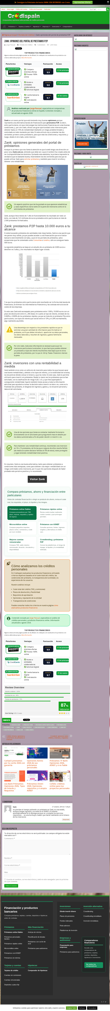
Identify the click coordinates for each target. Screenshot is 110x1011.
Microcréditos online (11, 948)
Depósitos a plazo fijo (11, 985)
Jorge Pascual (10, 45)
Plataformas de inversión (68, 930)
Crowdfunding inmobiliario (92, 916)
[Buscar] (107, 9)
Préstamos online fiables (13, 932)
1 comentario (41, 45)
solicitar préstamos (31, 159)
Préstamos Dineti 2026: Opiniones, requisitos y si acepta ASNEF (37, 787)
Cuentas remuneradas (12, 980)
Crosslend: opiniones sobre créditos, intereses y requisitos (58, 736)
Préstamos (11, 26)
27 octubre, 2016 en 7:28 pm (61, 807)
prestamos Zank (9, 727)
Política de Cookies (21, 9)
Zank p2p (63, 727)
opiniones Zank (28, 725)
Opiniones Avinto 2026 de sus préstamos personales (35, 764)
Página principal (10, 35)
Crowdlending (88, 911)
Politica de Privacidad (35, 9)
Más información (26, 58)
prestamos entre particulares (45, 725)
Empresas (46, 26)
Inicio (3, 9)
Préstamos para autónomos (37, 948)
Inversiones (55, 26)
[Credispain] (23, 17)
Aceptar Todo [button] (71, 1008)
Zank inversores (40, 727)
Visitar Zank (37, 479)
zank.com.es (29, 730)
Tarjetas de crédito (11, 970)
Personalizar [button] (92, 1008)
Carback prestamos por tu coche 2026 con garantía (14, 763)
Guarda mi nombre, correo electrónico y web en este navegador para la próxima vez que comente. (36, 880)
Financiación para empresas (66, 946)
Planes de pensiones (67, 916)
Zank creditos (27, 727)
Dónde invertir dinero (68, 911)
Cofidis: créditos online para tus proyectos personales (60, 786)
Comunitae (37, 240)
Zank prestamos (9, 730)
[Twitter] (95, 9)
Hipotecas (36, 26)
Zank (18, 727)
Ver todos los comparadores (91, 965)
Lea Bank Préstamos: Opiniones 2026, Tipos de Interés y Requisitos (14, 787)
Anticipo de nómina (34, 932)
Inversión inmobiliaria (90, 921)
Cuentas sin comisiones (12, 975)
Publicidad (47, 9)
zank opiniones (52, 727)
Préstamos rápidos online (13, 944)
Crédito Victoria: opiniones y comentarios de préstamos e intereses (15, 737)
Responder (66, 819)
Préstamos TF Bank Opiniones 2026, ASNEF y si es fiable (59, 763)
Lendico (47, 240)
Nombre (8, 858)
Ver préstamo (64, 70)
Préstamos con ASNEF (12, 953)
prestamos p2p (61, 725)
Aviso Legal (10, 9)
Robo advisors (65, 926)
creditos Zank (15, 725)
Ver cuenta (63, 96)
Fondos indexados (66, 921)
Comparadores (67, 26)
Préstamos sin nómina (12, 958)
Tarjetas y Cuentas (24, 26)
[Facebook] (93, 9)
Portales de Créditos (26, 35)
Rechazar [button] (82, 1008)
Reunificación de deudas (36, 937)
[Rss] (91, 9)
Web (6, 872)
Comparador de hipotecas (37, 970)
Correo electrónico (12, 865)
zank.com (20, 730)
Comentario (9, 839)
